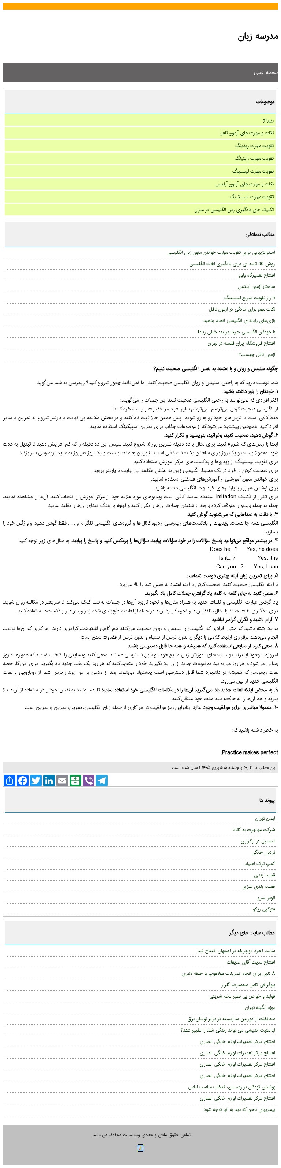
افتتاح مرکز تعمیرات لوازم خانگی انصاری (237, 1041)
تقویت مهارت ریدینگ (254, 146)
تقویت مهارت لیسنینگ (253, 171)
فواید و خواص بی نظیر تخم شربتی (242, 996)
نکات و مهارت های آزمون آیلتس (244, 184)
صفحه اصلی (266, 72)
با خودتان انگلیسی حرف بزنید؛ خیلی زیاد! (236, 332)
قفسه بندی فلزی (258, 886)
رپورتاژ (268, 120)
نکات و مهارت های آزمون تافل (247, 133)
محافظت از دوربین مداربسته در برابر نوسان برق (231, 1019)
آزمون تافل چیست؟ (257, 354)
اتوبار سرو (266, 898)
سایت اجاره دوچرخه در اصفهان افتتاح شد (236, 951)
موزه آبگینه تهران (260, 1007)
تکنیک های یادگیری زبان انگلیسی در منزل (234, 210)
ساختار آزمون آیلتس (256, 286)
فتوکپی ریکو (264, 909)
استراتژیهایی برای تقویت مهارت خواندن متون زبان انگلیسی (221, 252)
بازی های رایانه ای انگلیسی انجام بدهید (239, 320)
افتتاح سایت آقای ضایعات (251, 962)
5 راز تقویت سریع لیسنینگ (249, 298)
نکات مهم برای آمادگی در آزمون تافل (242, 309)
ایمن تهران (265, 818)
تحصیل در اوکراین (258, 841)
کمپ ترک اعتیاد (260, 864)
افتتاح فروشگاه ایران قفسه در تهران (241, 343)
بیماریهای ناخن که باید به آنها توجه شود (239, 1109)
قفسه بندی (264, 875)
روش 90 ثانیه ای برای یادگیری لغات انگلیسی (232, 264)
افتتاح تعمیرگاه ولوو (257, 275)
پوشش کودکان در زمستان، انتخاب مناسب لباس (231, 1087)
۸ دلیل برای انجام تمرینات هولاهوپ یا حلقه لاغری (228, 973)
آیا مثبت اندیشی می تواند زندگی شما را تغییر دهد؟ (227, 1030)
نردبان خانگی (263, 852)
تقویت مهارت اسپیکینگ (252, 197)
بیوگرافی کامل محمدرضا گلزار (248, 985)
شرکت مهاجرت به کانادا (253, 830)
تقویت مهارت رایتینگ (254, 158)
